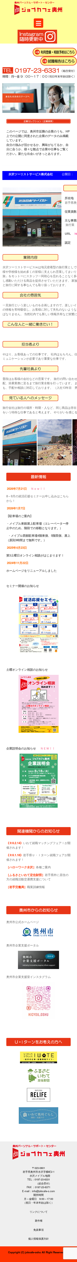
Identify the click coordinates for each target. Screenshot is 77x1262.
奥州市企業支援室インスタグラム (28, 977)
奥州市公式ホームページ (22, 922)
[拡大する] (53, 600)
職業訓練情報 (25, 887)
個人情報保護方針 (38, 1238)
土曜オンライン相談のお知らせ (27, 669)
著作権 (38, 1220)
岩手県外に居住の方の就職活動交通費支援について (37, 877)
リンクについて (39, 1211)
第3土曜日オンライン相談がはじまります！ (35, 555)
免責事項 (38, 1230)
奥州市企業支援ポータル (22, 945)
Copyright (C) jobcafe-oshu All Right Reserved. (36, 1252)
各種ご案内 (28, 867)
